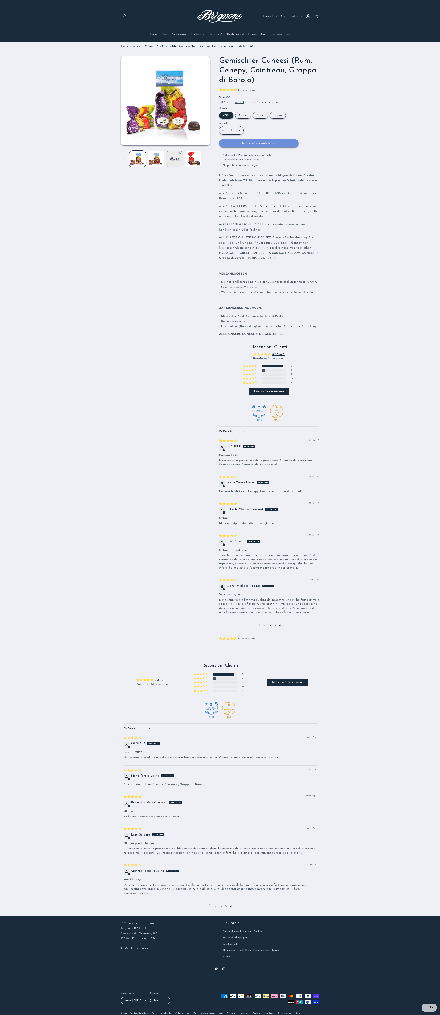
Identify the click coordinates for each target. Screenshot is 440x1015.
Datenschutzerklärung (204, 1013)
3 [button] (270, 625)
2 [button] (265, 625)
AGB (221, 1013)
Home (125, 46)
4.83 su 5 (278, 354)
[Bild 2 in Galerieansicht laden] (156, 159)
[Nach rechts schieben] (206, 159)
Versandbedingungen (235, 937)
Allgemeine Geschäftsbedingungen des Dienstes (251, 950)
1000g (278, 115)
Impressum (244, 1013)
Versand (239, 102)
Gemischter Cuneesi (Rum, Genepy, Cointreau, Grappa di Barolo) (207, 46)
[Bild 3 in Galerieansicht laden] (193, 159)
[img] (228, 441)
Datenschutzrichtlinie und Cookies (242, 931)
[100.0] (259, 411)
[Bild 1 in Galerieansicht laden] (137, 159)
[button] (125, 16)
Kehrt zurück (230, 944)
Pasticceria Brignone (140, 1013)
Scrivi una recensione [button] (269, 391)
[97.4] (276, 411)
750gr (260, 115)
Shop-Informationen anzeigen (240, 165)
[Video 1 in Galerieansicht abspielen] (174, 159)
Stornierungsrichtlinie (289, 1013)
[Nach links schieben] (124, 159)
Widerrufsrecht (182, 1013)
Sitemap (227, 956)
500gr (243, 115)
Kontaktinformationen (264, 1013)
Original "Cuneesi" (145, 46)
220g (226, 115)
